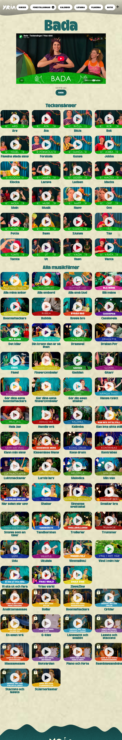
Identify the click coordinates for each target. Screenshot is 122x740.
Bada (61, 92)
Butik (110, 7)
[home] (9, 7)
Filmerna (96, 7)
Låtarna (81, 7)
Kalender (65, 7)
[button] (43, 7)
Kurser (22, 7)
